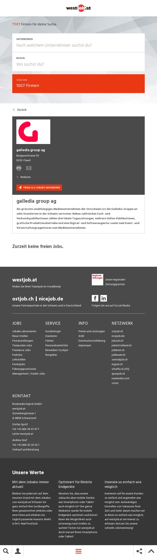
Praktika (17, 354)
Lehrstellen (19, 359)
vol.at (115, 383)
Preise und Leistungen (91, 331)
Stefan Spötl (20, 424)
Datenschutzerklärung (91, 340)
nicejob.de (51, 299)
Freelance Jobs (21, 350)
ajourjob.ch (118, 373)
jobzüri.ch (117, 340)
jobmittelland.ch (122, 345)
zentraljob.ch (120, 359)
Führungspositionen (24, 369)
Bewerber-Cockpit (56, 350)
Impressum (84, 345)
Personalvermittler (56, 345)
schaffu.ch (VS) (120, 369)
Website (25, 177)
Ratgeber (51, 354)
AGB (81, 336)
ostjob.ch (23, 299)
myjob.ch (117, 364)
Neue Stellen (20, 336)
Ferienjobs (18, 364)
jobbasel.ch (118, 354)
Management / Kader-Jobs (28, 373)
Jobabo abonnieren (24, 331)
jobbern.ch (118, 350)
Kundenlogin (53, 331)
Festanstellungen (22, 340)
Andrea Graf (19, 440)
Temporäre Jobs (22, 345)
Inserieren (51, 336)
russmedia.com (120, 378)
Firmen (49, 340)
